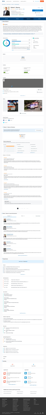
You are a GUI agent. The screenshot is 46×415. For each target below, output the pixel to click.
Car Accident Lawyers (25, 406)
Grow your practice (37, 1)
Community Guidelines (17, 412)
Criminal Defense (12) (21, 146)
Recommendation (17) (34, 148)
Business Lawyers (25, 401)
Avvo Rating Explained (36, 404)
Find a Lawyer (3, 400)
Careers (35, 401)
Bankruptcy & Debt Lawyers (26, 400)
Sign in (42, 1)
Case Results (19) (33, 146)
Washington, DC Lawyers (16, 405)
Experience (28, 18)
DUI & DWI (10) (19, 148)
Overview (6, 18)
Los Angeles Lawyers (15, 401)
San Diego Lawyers (15, 410)
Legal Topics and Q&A (23, 1)
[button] (3, 79)
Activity (39, 18)
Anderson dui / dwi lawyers (20, 391)
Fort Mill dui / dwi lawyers (20, 393)
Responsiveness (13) (34, 150)
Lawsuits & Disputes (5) (21, 150)
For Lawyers (3, 406)
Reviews (17, 18)
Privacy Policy (7, 412)
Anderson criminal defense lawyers (7, 391)
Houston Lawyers (15, 404)
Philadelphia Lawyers (15, 406)
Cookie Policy (11, 412)
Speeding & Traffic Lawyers (26, 410)
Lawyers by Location (8, 1)
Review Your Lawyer (4, 401)
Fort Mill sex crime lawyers (33, 393)
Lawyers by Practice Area (16, 1)
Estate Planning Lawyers (26, 405)
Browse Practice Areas (4, 404)
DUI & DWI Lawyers (25, 404)
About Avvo (35, 400)
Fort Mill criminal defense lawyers (7, 393)
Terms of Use (3, 412)
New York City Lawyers (15, 400)
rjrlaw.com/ (5, 93)
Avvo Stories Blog (4, 405)
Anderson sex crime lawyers (33, 391)
